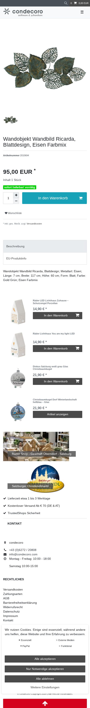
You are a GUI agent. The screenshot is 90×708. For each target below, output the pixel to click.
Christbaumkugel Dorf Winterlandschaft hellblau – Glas (55, 400)
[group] (18, 311)
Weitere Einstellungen (45, 687)
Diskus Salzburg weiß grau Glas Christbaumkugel (50, 367)
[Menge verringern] (16, 201)
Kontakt (8, 620)
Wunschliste (14, 213)
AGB (6, 598)
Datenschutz (11, 611)
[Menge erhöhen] (16, 195)
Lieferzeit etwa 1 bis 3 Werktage (29, 498)
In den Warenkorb (53, 198)
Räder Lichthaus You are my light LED (54, 333)
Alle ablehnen (45, 678)
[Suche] (66, 3)
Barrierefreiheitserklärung (20, 602)
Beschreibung (15, 246)
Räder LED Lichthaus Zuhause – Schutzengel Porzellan (50, 301)
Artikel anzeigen (57, 414)
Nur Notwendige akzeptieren (45, 669)
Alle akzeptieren (45, 658)
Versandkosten (34, 223)
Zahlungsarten (12, 594)
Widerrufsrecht (13, 607)
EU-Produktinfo (16, 258)
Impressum (10, 616)
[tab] (45, 246)
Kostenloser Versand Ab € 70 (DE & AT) (34, 505)
